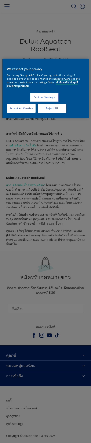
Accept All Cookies (21, 108)
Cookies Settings (44, 97)
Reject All (52, 108)
